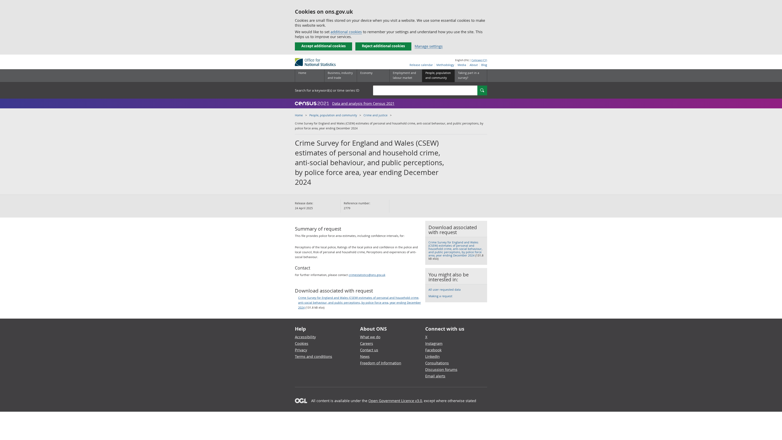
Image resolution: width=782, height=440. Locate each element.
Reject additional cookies (383, 46)
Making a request (440, 296)
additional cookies (346, 31)
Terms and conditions (313, 356)
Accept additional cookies (323, 46)
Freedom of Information (380, 363)
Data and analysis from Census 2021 (363, 103)
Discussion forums (441, 369)
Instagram (434, 343)
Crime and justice (376, 115)
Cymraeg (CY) (479, 60)
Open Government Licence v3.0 (395, 400)
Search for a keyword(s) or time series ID (327, 90)
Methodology (445, 65)
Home (302, 73)
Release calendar (421, 65)
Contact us (369, 350)
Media (462, 65)
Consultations (437, 363)
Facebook (433, 350)
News (365, 356)
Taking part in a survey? (468, 75)
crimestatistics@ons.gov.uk (367, 275)
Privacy (301, 350)
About (474, 65)
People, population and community (333, 115)
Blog (484, 65)
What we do (370, 336)
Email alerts (435, 376)
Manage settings (429, 46)
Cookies (301, 343)
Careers (366, 343)
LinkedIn (432, 356)
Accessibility (305, 336)
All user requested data (444, 290)
